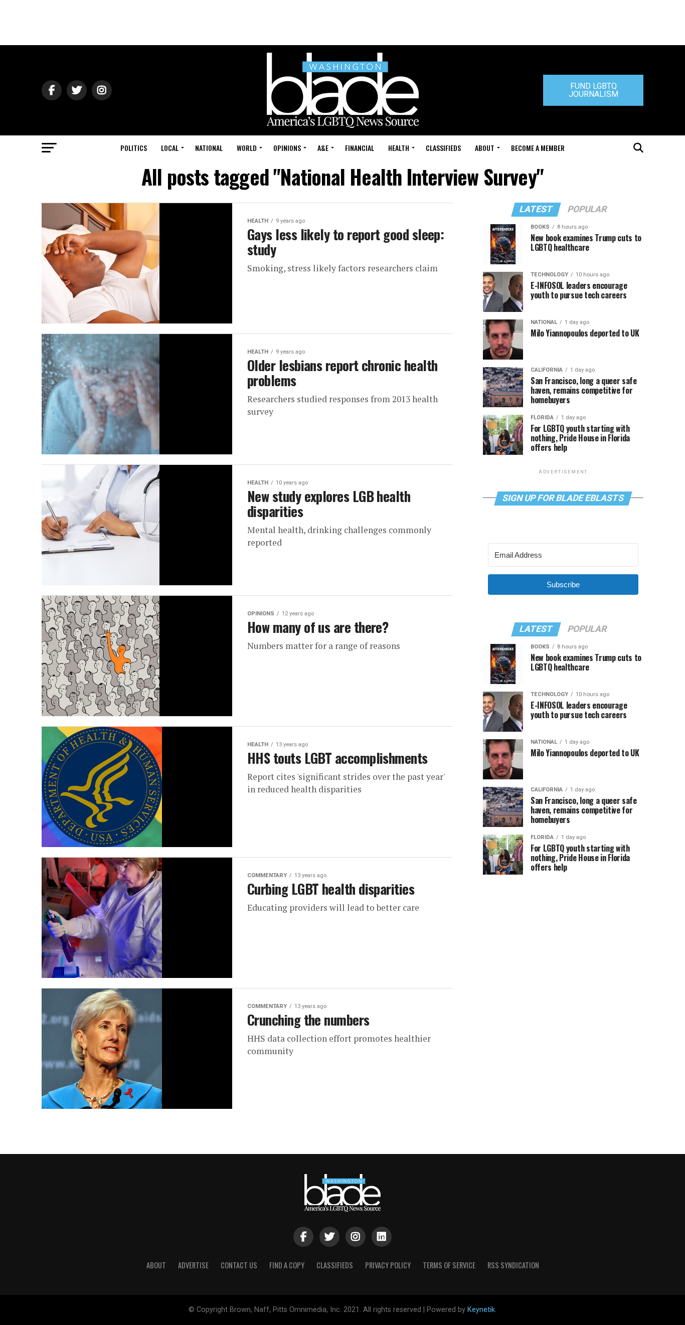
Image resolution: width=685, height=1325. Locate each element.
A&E (322, 147)
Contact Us (239, 1265)
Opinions (287, 147)
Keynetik (481, 1309)
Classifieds (443, 147)
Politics (133, 147)
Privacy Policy (388, 1265)
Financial (359, 147)
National (209, 147)
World (247, 147)
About (484, 147)
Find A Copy (286, 1265)
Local (170, 147)
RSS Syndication (513, 1265)
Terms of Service (449, 1265)
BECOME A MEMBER (538, 147)
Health (398, 147)
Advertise (193, 1265)
